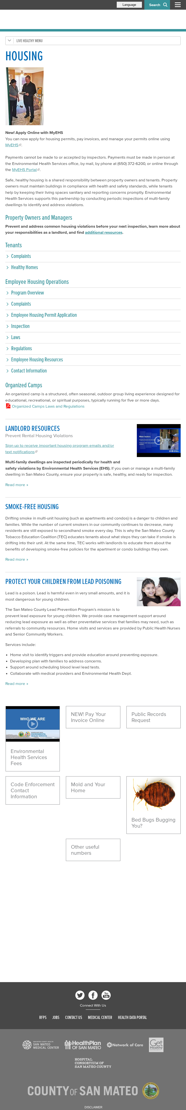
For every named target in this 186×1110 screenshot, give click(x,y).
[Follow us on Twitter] (80, 995)
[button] (93, 256)
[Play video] (33, 724)
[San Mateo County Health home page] (37, 19)
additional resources (103, 232)
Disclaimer (93, 1107)
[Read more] (153, 794)
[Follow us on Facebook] (93, 995)
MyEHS (11, 144)
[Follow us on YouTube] (106, 995)
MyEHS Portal (24, 169)
